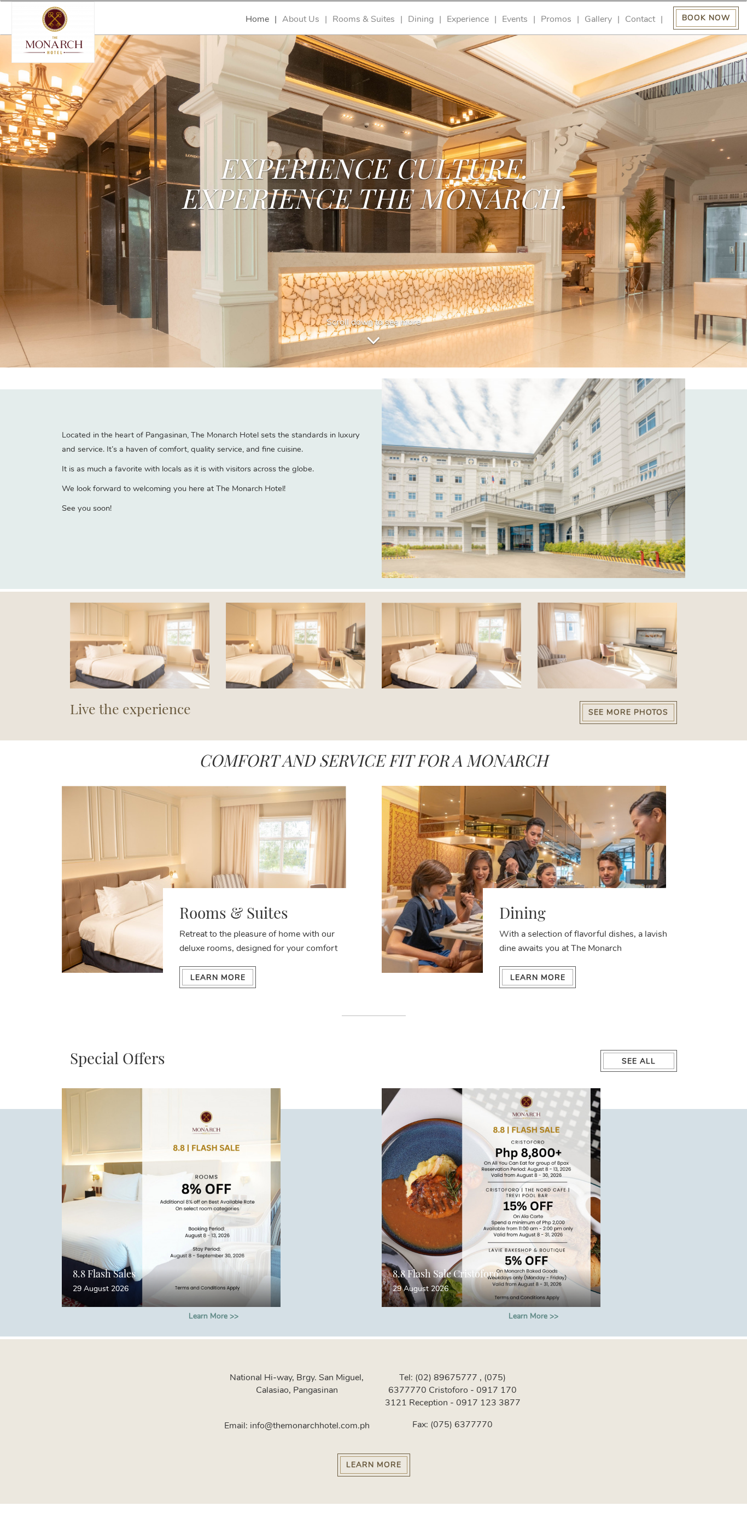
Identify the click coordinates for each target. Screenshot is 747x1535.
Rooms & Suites (363, 19)
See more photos (628, 712)
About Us (300, 19)
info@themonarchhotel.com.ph (309, 1426)
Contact (640, 19)
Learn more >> (213, 1316)
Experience (468, 19)
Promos (556, 19)
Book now (706, 18)
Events (515, 19)
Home (257, 19)
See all (639, 1061)
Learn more (218, 977)
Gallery (598, 19)
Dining (421, 19)
